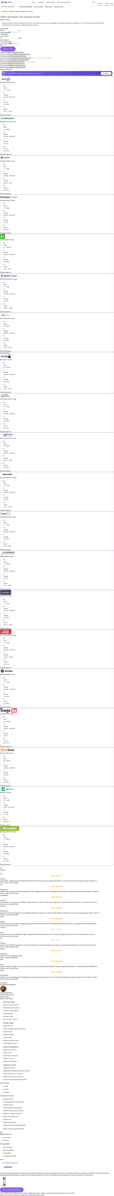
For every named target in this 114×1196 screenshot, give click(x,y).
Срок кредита (4, 36)
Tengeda (2, 714)
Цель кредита (4, 65)
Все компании (7, 1147)
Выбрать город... (5, 19)
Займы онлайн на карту (11, 1040)
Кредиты (41, 2)
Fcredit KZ (3, 240)
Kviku (2, 359)
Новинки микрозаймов (25, 6)
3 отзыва (14, 279)
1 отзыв (14, 122)
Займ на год (7, 1052)
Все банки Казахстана (10, 1163)
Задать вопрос (4, 997)
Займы (33, 2)
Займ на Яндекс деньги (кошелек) (14, 1029)
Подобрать (106, 73)
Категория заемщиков (7, 58)
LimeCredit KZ (4, 399)
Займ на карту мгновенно (11, 1008)
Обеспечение (4, 67)
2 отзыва (11, 82)
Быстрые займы (38, 6)
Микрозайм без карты (10, 1043)
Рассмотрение (4, 56)
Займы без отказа (9, 1068)
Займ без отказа (58, 6)
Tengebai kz (3, 161)
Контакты (6, 1140)
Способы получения (6, 54)
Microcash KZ (4, 438)
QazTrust (3, 753)
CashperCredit (4, 200)
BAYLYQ (2, 792)
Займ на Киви (7, 1031)
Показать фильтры (6, 69)
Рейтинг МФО (51, 2)
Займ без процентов (10, 1061)
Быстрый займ (8, 1013)
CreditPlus (3, 517)
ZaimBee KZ (3, 674)
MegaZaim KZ (4, 122)
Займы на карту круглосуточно (13, 1076)
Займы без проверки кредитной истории (16, 1071)
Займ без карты (8, 1034)
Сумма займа (4, 28)
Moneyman (3, 832)
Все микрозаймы (8, 1150)
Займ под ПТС (8, 1026)
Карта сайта (40, 1195)
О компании (7, 1137)
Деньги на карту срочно (11, 1005)
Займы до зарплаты (9, 1050)
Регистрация (4, 62)
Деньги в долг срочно (10, 1019)
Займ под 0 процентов (10, 1055)
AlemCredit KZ (4, 279)
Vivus (1, 596)
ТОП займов (7, 1153)
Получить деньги (5, 115)
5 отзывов (12, 517)
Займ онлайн (48, 6)
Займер (2, 556)
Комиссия (3, 52)
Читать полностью (6, 883)
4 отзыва (10, 556)
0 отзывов (12, 200)
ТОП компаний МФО (9, 1156)
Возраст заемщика (6, 60)
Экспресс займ (8, 1016)
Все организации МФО (64, 2)
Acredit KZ (3, 318)
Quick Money (4, 635)
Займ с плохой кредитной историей (15, 1079)
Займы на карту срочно (11, 1010)
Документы (3, 64)
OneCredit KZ (4, 478)
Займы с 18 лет (8, 1058)
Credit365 (3, 82)
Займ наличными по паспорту (13, 1073)
